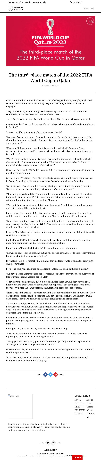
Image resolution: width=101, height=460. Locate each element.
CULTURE (80, 410)
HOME (78, 399)
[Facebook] (53, 442)
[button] (88, 8)
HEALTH (79, 406)
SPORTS (79, 413)
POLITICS (79, 403)
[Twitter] (47, 442)
